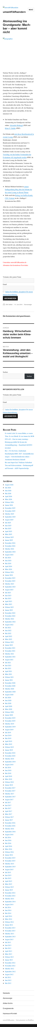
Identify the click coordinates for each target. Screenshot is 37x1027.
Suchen (5, 372)
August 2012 (9, 974)
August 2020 (9, 694)
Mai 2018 (8, 773)
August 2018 (9, 764)
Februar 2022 (9, 642)
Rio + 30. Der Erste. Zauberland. (15, 451)
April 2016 (8, 846)
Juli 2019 (8, 732)
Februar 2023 (9, 607)
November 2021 (10, 651)
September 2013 (10, 936)
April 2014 (8, 916)
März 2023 (8, 604)
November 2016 (10, 826)
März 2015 (8, 884)
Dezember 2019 (10, 718)
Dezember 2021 (10, 648)
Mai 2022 (8, 633)
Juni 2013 (8, 945)
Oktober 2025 (9, 514)
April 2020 (8, 706)
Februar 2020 (9, 712)
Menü (31, 10)
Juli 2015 (8, 872)
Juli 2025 (8, 522)
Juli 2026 (8, 487)
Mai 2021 (8, 668)
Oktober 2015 (9, 864)
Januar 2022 (9, 645)
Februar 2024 (9, 572)
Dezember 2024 (10, 543)
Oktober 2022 (9, 619)
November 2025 (10, 511)
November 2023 (10, 581)
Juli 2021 (8, 662)
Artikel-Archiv (8, 1003)
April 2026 (8, 496)
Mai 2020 (8, 703)
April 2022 (8, 636)
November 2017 (10, 791)
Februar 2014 (9, 922)
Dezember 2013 (10, 928)
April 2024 (8, 566)
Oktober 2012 (9, 968)
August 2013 (9, 939)
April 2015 (8, 881)
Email (5, 284)
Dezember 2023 (10, 578)
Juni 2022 (8, 630)
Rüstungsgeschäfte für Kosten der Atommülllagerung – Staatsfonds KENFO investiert (18, 445)
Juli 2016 (8, 837)
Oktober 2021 (9, 654)
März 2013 (8, 954)
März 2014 (8, 919)
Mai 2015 (8, 878)
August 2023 (9, 590)
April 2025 (8, 531)
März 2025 (8, 534)
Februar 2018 (9, 782)
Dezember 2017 (10, 788)
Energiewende (8, 1008)
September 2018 (10, 761)
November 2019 (10, 721)
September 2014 (10, 901)
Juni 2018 (8, 770)
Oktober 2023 (9, 584)
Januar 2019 (9, 750)
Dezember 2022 (10, 613)
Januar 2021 (9, 680)
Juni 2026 (8, 490)
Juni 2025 (8, 525)
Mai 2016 (8, 843)
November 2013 (10, 931)
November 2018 (10, 756)
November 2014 (10, 896)
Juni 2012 (8, 980)
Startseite (6, 993)
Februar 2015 (9, 887)
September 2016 (10, 831)
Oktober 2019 (9, 724)
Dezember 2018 (10, 753)
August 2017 (9, 799)
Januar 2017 (9, 820)
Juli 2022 (8, 627)
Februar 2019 (9, 747)
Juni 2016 (8, 840)
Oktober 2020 (9, 689)
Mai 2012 (8, 983)
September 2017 (10, 796)
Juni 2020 (8, 700)
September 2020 (10, 692)
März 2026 (8, 499)
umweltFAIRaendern (14, 12)
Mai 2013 (8, 948)
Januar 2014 (9, 925)
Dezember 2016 (10, 823)
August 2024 (9, 555)
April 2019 (8, 741)
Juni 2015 (8, 875)
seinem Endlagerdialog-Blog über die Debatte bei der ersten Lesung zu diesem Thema (18, 189)
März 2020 (8, 709)
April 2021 (8, 671)
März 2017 (8, 814)
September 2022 (10, 622)
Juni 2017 (8, 805)
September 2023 (10, 587)
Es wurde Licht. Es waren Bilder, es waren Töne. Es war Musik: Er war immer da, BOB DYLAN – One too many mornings (19, 436)
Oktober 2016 (9, 829)
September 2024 (10, 552)
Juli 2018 (8, 767)
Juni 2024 (8, 560)
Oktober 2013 (9, 933)
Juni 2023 (8, 595)
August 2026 (9, 485)
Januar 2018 (9, 785)
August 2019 (9, 729)
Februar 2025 (9, 537)
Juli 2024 (8, 557)
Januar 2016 (9, 855)
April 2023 (8, 601)
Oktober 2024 (9, 549)
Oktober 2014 (9, 898)
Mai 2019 (8, 738)
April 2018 (8, 776)
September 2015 (10, 866)
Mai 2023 (8, 598)
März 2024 (8, 569)
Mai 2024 (8, 563)
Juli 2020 (8, 697)
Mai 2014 (8, 913)
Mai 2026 (8, 493)
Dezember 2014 (10, 893)
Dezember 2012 (10, 963)
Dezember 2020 (10, 683)
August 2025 (9, 520)
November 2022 (10, 616)
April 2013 (8, 951)
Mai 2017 (8, 808)
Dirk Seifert (9, 304)
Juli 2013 (8, 942)
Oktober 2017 (9, 794)
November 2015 (10, 861)
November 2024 (10, 546)
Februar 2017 (9, 817)
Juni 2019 (8, 735)
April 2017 (8, 811)
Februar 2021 (9, 677)
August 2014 (9, 904)
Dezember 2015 (10, 858)
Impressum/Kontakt (10, 1013)
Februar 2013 (9, 957)
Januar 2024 (9, 575)
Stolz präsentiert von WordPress (25, 1020)
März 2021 (8, 674)
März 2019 (8, 744)
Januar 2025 (9, 540)
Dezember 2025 (10, 508)
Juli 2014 (8, 907)
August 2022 (9, 624)
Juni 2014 (8, 910)
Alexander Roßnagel (16, 125)
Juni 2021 (8, 665)
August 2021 (9, 659)
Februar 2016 (9, 852)
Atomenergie (28, 304)
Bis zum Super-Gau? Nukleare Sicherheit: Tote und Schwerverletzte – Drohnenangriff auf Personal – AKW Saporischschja (19, 465)
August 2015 (9, 869)
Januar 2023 (9, 610)
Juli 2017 (8, 802)
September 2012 (10, 971)
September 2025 (10, 517)
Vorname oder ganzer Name (12, 277)
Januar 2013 (9, 960)
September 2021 (10, 657)
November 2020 (10, 686)
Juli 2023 (8, 592)
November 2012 (10, 966)
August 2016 (9, 834)
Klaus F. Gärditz (10, 128)
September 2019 (10, 727)
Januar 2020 (9, 715)
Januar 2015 (9, 890)
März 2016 (8, 849)
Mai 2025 (8, 528)
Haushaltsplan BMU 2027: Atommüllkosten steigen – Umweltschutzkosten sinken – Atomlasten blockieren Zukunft (19, 457)
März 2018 (8, 779)
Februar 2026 (9, 502)
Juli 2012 (8, 977)
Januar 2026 (9, 505)
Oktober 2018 (9, 759)
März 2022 (8, 639)
